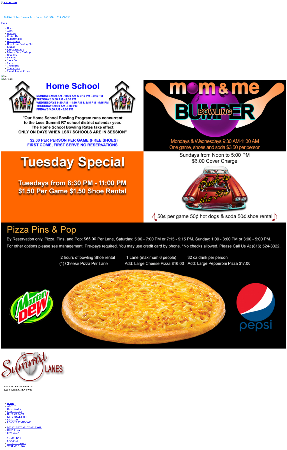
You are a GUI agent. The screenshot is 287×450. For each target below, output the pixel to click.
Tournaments (13, 65)
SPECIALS (12, 441)
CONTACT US (14, 411)
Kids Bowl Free (14, 39)
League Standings (15, 49)
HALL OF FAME (16, 414)
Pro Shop (11, 57)
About (10, 30)
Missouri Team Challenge (19, 52)
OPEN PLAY (13, 430)
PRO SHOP (13, 432)
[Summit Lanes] (9, 2)
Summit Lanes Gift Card (18, 71)
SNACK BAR (14, 438)
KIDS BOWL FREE (17, 417)
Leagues (11, 47)
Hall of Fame (13, 41)
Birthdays (11, 33)
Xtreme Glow (13, 68)
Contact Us (12, 36)
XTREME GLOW (16, 446)
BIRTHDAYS (14, 409)
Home (10, 28)
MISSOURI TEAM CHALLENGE (24, 427)
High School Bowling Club (20, 44)
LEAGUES (12, 419)
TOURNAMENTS (16, 443)
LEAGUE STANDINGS (19, 422)
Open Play (12, 55)
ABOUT (11, 406)
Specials (11, 63)
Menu (4, 23)
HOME (10, 403)
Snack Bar (12, 60)
